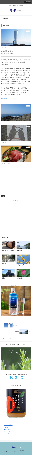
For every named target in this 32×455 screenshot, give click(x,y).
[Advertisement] (16, 217)
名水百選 (6, 427)
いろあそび (7, 433)
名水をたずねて (8, 425)
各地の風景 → (5, 98)
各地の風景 (7, 429)
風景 (4, 196)
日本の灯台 (7, 431)
